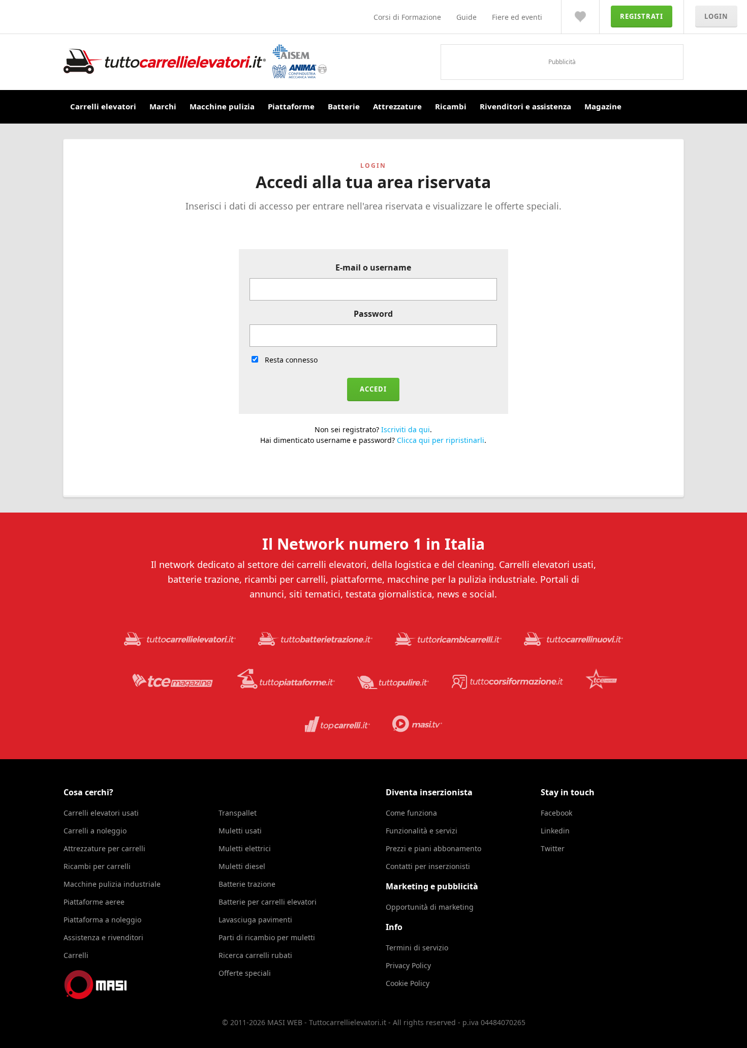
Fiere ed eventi (517, 17)
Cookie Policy (407, 983)
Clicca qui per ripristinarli (440, 440)
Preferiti (580, 16)
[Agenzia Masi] (109, 996)
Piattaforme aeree (94, 902)
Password (373, 313)
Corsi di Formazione (407, 17)
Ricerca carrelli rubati (255, 955)
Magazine (602, 106)
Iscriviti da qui (405, 429)
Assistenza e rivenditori (103, 937)
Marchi (162, 106)
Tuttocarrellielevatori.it (195, 61)
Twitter (553, 848)
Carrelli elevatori (103, 106)
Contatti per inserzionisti (428, 866)
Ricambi (450, 106)
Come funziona (411, 813)
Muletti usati (240, 830)
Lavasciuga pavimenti (255, 919)
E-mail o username (373, 267)
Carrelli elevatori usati (101, 813)
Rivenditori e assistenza (525, 106)
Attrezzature (397, 106)
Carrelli (76, 955)
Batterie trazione (247, 884)
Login (716, 16)
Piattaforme (291, 106)
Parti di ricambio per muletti (267, 937)
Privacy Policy (408, 965)
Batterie (344, 106)
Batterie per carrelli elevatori (268, 902)
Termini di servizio (417, 947)
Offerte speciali (245, 973)
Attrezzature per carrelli (104, 848)
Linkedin (555, 830)
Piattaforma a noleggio (102, 919)
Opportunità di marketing (430, 907)
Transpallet (238, 813)
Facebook (556, 813)
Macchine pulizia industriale (112, 884)
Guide (466, 17)
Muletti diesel (242, 866)
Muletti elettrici (245, 848)
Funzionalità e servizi (421, 830)
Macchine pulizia (222, 106)
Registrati (641, 16)
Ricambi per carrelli (97, 866)
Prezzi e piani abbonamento (433, 848)
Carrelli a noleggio (95, 830)
